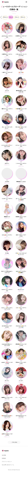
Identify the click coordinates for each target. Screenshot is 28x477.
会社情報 (4, 455)
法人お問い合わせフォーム (8, 464)
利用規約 (4, 458)
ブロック (5, 17)
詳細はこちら (7, 38)
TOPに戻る (14, 442)
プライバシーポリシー (7, 461)
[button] (1, 17)
